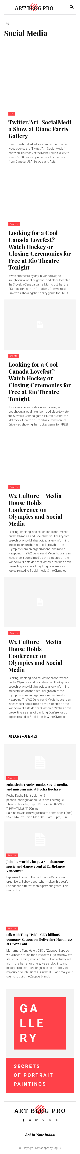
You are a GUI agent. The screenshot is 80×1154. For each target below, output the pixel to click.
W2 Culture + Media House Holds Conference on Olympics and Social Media (35, 509)
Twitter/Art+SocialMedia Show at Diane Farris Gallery (39, 129)
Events (13, 355)
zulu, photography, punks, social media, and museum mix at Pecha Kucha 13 (37, 786)
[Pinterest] (43, 1120)
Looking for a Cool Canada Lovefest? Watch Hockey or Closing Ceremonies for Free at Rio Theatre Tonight (39, 250)
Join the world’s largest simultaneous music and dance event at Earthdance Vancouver (35, 866)
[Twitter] (56, 1120)
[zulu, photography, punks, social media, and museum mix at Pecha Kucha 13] (40, 762)
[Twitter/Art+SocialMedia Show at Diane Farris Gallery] (40, 82)
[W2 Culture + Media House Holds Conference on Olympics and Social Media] (40, 456)
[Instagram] (36, 1120)
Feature (14, 224)
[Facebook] (23, 1120)
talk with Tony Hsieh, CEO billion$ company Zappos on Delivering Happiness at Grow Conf (39, 939)
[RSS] (50, 1120)
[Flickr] (30, 1120)
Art (11, 113)
